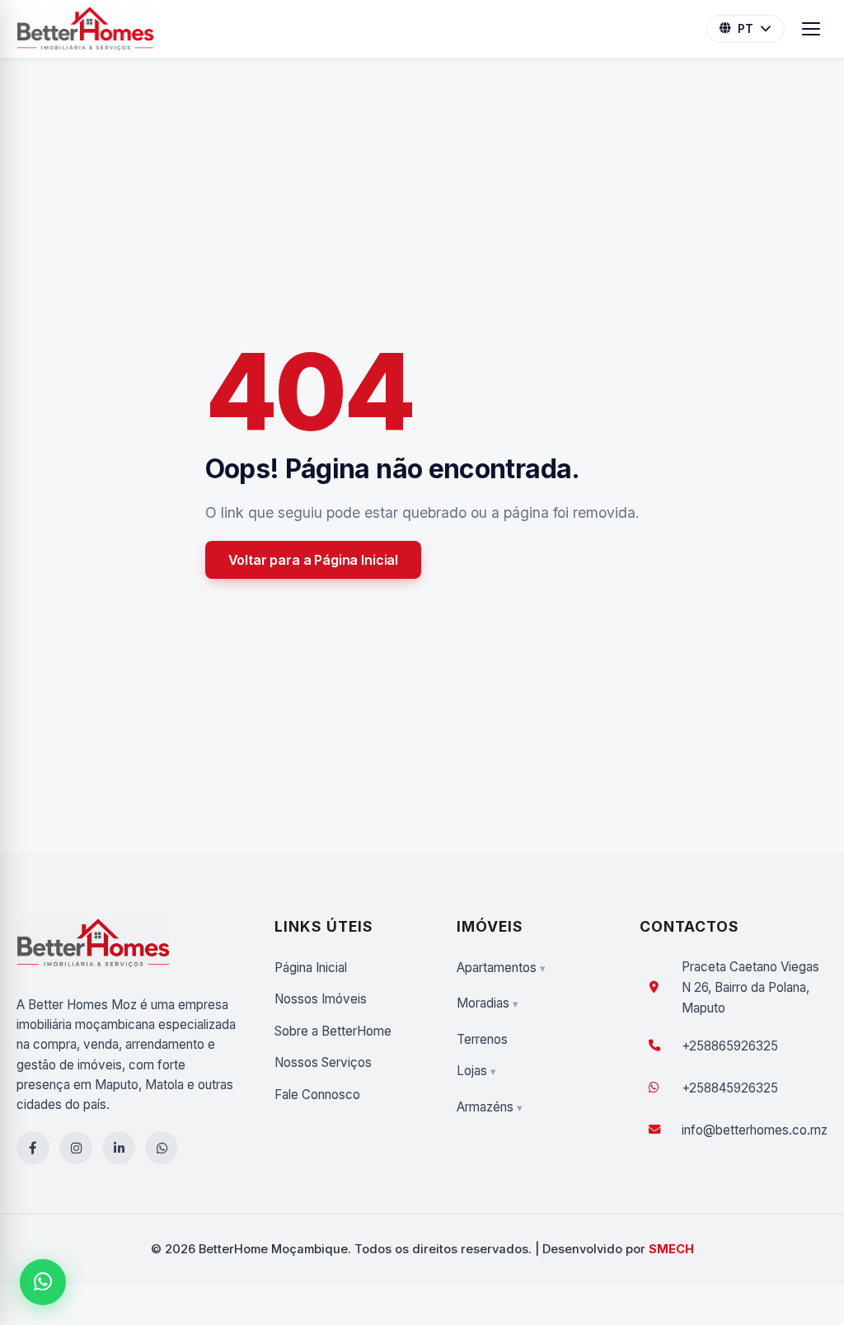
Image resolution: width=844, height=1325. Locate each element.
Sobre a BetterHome (333, 1031)
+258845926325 (730, 1088)
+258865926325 (730, 1046)
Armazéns (485, 1107)
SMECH (671, 1249)
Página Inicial (310, 967)
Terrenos (482, 1039)
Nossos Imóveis (320, 999)
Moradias (483, 1003)
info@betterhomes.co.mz (755, 1130)
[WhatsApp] (43, 1282)
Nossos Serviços (323, 1062)
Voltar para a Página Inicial (313, 560)
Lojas (472, 1070)
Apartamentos (497, 967)
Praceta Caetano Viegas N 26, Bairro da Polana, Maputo (750, 987)
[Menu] (811, 28)
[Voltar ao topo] (805, 1245)
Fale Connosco (317, 1094)
